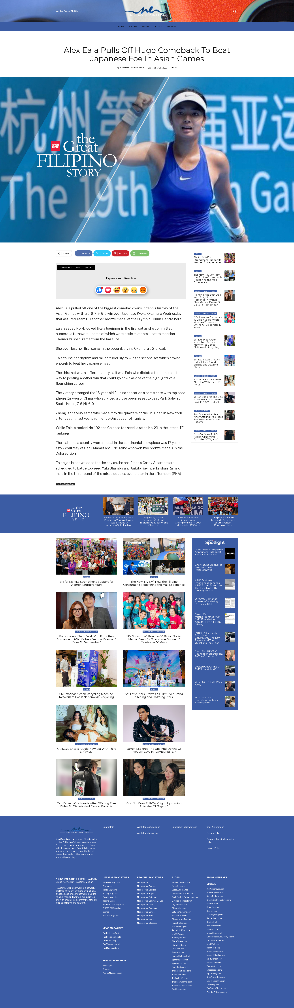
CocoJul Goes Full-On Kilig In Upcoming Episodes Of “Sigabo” (206, 437)
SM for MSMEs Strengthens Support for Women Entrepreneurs (208, 260)
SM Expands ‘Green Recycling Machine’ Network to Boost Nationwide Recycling (206, 343)
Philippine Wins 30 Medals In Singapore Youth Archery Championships (223, 521)
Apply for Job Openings (148, 827)
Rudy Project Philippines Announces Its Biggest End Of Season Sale (209, 552)
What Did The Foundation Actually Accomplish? (206, 700)
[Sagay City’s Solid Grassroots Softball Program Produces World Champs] (153, 506)
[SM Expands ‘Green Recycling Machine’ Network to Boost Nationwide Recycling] (229, 340)
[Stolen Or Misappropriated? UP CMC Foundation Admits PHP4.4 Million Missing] (230, 618)
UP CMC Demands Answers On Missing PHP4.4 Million (206, 601)
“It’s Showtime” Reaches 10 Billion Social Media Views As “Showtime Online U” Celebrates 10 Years (208, 322)
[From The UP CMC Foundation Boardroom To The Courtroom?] (230, 655)
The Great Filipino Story (65, 484)
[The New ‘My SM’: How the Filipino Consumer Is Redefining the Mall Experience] (229, 275)
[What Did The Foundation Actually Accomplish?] (230, 701)
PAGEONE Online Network (132, 67)
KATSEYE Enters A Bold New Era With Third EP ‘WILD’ (207, 382)
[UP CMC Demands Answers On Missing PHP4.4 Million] (230, 603)
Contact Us (108, 827)
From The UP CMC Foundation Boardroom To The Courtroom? (209, 654)
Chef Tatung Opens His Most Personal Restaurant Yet (208, 567)
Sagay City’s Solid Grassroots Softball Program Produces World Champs (153, 521)
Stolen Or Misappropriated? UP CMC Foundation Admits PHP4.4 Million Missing (208, 619)
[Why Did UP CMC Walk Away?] (230, 686)
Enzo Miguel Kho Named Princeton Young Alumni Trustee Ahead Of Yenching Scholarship (118, 521)
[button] (234, 11)
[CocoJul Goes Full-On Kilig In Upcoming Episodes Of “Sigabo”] (229, 435)
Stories (197, 254)
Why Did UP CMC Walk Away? (208, 683)
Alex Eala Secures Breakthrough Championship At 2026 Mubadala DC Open (188, 521)
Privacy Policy (214, 833)
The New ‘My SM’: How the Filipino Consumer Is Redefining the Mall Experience (208, 278)
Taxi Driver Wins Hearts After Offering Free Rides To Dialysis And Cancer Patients (208, 418)
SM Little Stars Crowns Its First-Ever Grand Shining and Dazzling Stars (207, 363)
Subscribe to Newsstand (184, 827)
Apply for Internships (147, 833)
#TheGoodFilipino (202, 411)
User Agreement (215, 827)
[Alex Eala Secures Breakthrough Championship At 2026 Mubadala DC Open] (188, 506)
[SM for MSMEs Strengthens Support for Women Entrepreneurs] (229, 258)
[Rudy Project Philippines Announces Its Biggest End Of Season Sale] (230, 553)
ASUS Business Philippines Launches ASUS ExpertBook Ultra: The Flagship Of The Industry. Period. (209, 585)
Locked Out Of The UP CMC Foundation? (208, 668)
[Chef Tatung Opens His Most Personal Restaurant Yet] (230, 569)
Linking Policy (213, 848)
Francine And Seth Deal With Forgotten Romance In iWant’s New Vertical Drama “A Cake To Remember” (207, 299)
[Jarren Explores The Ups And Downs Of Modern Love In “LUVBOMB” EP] (229, 397)
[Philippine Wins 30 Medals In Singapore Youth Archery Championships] (223, 506)
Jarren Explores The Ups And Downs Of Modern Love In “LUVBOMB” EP (208, 399)
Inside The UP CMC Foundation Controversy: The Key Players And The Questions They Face (207, 637)
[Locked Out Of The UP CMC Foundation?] (230, 671)
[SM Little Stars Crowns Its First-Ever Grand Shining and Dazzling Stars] (229, 360)
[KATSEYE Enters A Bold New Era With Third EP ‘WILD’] (229, 380)
